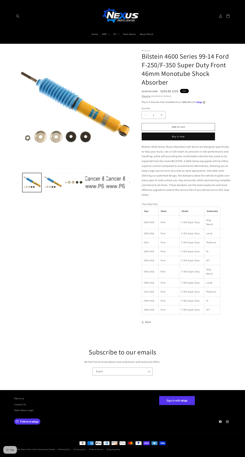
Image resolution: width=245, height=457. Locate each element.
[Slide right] (129, 182)
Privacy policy (80, 449)
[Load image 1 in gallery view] (32, 182)
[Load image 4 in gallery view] (94, 182)
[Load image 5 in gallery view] (115, 182)
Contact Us (20, 404)
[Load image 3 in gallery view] (73, 182)
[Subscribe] (148, 371)
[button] (18, 16)
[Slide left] (18, 182)
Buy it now (178, 136)
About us (19, 398)
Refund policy (64, 449)
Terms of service (96, 449)
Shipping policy (113, 449)
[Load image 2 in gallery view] (52, 182)
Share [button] (148, 321)
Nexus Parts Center (29, 449)
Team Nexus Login (24, 410)
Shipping (146, 96)
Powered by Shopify (46, 449)
